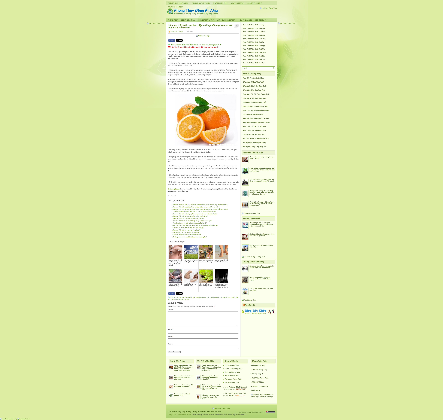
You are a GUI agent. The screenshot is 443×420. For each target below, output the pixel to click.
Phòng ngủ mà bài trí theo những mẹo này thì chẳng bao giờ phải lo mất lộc (261, 224)
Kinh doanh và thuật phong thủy (182, 394)
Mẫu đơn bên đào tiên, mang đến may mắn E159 (210, 396)
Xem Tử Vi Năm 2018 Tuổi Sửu (254, 28)
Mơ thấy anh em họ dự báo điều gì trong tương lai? (189, 237)
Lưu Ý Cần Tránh (237, 3)
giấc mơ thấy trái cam (199, 297)
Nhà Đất (255, 390)
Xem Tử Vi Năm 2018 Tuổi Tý (253, 25)
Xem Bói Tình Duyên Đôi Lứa (253, 78)
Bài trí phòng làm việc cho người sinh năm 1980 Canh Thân (260, 278)
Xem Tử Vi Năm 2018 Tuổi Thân (254, 52)
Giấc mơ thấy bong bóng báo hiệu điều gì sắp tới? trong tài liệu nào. (195, 225)
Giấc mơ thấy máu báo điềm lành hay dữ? (186, 234)
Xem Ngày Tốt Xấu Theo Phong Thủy (256, 94)
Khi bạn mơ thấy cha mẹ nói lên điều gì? (186, 232)
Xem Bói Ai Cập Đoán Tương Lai (254, 98)
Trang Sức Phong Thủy (233, 379)
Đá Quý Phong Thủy (232, 382)
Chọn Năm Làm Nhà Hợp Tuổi (254, 134)
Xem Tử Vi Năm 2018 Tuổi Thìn (254, 39)
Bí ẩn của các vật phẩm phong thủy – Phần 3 (262, 157)
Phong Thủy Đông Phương (178, 3)
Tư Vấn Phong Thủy (175, 7)
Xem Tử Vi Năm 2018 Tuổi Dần (254, 32)
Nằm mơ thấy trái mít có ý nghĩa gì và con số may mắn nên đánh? (194, 214)
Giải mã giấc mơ (174, 189)
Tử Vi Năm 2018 (246, 20)
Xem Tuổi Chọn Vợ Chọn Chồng (254, 130)
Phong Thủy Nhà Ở (206, 20)
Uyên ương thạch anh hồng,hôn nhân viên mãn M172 (210, 377)
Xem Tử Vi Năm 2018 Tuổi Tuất (254, 59)
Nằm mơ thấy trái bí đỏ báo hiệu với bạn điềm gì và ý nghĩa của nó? (195, 207)
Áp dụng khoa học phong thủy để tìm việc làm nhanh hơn (262, 266)
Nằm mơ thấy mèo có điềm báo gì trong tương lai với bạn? (192, 221)
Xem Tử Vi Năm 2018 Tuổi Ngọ (254, 45)
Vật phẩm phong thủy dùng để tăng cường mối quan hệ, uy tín (262, 180)
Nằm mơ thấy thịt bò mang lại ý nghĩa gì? (186, 230)
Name (170, 329)
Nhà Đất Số (250, 305)
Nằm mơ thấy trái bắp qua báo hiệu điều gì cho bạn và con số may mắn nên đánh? (200, 209)
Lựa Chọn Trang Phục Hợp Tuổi (254, 102)
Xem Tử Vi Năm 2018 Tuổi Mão (254, 35)
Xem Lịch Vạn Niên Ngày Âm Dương (256, 110)
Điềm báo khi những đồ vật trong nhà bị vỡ (183, 385)
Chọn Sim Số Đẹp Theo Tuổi (253, 82)
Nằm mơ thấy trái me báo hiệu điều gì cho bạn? (188, 218)
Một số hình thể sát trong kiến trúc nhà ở (261, 246)
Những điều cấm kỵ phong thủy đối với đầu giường (262, 235)
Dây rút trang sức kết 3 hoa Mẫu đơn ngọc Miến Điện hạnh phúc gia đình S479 (211, 387)
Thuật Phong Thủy (220, 3)
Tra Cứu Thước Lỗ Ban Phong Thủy (256, 138)
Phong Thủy (173, 20)
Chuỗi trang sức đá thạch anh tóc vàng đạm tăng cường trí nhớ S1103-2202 (211, 367)
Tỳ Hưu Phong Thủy (232, 365)
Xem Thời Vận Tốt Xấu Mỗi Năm (254, 126)
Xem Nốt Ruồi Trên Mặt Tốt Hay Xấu (256, 118)
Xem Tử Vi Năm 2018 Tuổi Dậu (254, 56)
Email (170, 336)
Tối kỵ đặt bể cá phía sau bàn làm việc (261, 289)
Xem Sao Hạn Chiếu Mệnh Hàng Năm (256, 122)
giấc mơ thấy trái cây (213, 297)
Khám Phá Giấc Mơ (254, 3)
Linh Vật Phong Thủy (232, 372)
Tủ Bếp (261, 382)
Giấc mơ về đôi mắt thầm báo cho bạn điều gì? (188, 228)
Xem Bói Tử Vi (261, 20)
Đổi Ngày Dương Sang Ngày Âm (254, 146)
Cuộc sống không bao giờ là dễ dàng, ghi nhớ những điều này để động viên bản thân (183, 367)
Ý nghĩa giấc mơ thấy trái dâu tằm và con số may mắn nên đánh (194, 211)
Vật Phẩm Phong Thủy (227, 20)
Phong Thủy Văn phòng (201, 3)
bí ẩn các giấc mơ (175, 297)
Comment (171, 309)
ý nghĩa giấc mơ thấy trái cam (180, 299)
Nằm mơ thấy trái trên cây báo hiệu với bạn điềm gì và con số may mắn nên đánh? (200, 205)
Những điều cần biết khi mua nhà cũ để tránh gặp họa (183, 377)
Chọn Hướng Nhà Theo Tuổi (253, 114)
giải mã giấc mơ (225, 297)
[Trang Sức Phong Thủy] (251, 213)
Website (170, 344)
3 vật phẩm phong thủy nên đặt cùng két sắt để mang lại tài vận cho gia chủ (262, 169)
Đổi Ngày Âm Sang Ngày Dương (254, 142)
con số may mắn (187, 297)
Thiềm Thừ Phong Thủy (233, 369)
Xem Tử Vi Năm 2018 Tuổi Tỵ (253, 42)
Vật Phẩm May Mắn (231, 376)
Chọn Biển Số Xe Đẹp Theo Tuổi (254, 86)
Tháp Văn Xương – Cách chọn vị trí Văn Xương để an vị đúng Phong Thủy (262, 203)
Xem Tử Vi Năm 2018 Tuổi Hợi (254, 63)
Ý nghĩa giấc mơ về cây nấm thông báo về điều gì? (189, 223)
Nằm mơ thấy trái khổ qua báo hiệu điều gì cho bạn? (190, 216)
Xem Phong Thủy (188, 20)
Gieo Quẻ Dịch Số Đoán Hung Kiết (255, 106)
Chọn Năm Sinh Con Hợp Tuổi (254, 90)
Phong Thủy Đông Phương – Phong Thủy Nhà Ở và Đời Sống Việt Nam (197, 412)
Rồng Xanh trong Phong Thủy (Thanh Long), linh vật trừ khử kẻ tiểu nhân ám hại (262, 192)
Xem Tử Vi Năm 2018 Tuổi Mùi (254, 49)
